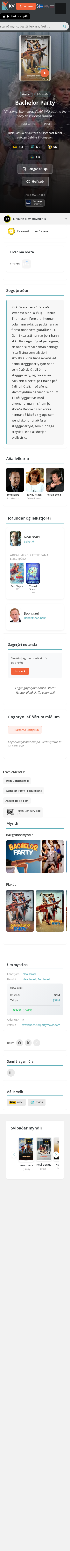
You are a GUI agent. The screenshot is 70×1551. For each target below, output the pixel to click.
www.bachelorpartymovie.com (41, 1025)
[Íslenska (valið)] (40, 6)
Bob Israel (31, 613)
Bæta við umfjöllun (25, 730)
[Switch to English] (46, 6)
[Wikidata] (11, 1073)
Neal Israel (32, 537)
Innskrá (20, 671)
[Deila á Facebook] (19, 1042)
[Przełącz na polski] (52, 6)
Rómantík (42, 94)
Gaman (26, 94)
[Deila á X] (28, 1042)
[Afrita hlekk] (36, 1042)
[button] (56, 1154)
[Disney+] (26, 263)
